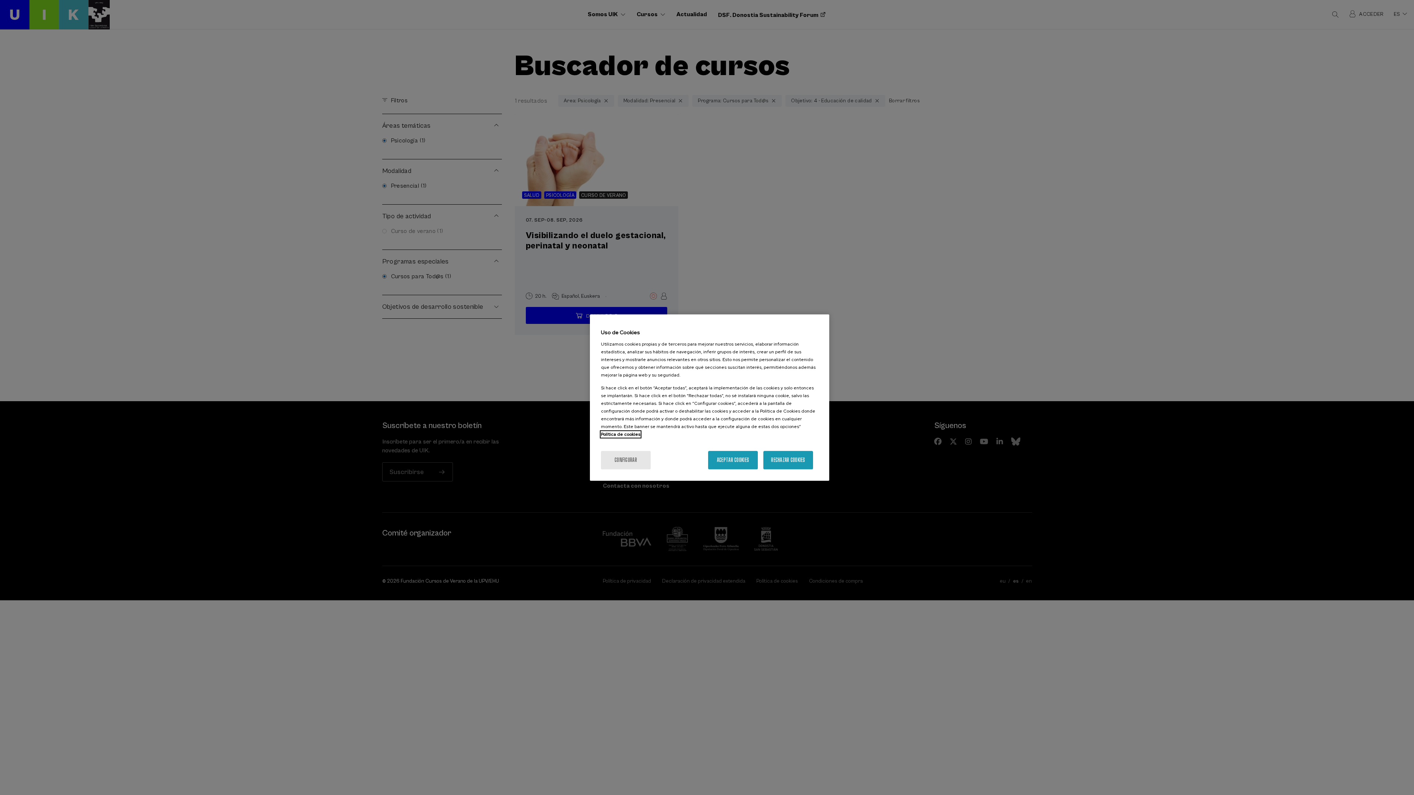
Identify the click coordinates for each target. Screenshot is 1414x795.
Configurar (626, 460)
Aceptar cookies (733, 460)
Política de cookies (620, 434)
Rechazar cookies (788, 460)
